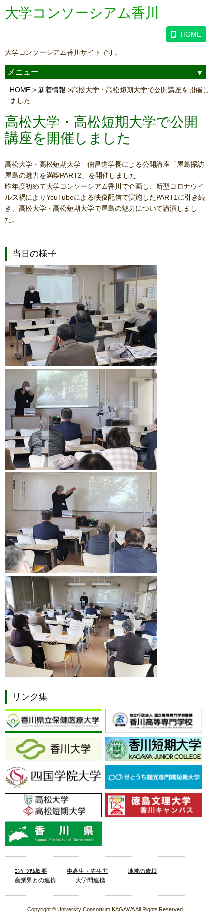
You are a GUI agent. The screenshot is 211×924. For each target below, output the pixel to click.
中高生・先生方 (87, 871)
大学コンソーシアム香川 (82, 13)
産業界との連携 (35, 880)
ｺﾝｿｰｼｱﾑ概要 (31, 871)
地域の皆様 (142, 871)
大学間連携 (90, 880)
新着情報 (52, 90)
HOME (191, 34)
